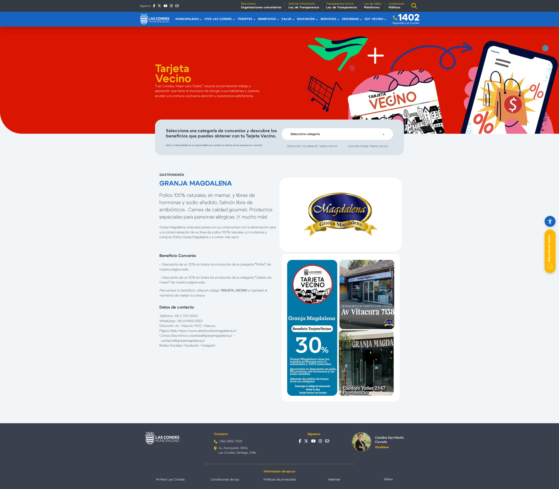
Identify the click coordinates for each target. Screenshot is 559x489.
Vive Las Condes (218, 19)
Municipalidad (187, 19)
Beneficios (267, 19)
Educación (306, 19)
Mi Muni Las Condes (170, 479)
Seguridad (350, 19)
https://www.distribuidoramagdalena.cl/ (207, 331)
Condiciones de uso (225, 479)
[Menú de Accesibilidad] (550, 221)
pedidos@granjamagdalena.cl (210, 335)
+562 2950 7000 (230, 441)
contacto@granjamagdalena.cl (183, 340)
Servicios (328, 19)
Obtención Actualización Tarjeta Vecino (312, 146)
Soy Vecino (374, 19)
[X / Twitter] (159, 5)
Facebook (191, 345)
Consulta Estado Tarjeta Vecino (368, 146)
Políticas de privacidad (280, 479)
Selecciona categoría (305, 134)
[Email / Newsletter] (177, 5)
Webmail (334, 479)
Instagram (208, 345)
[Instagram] (171, 5)
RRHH (388, 479)
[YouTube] (165, 5)
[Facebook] (154, 5)
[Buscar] (414, 6)
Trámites (245, 19)
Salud (286, 19)
